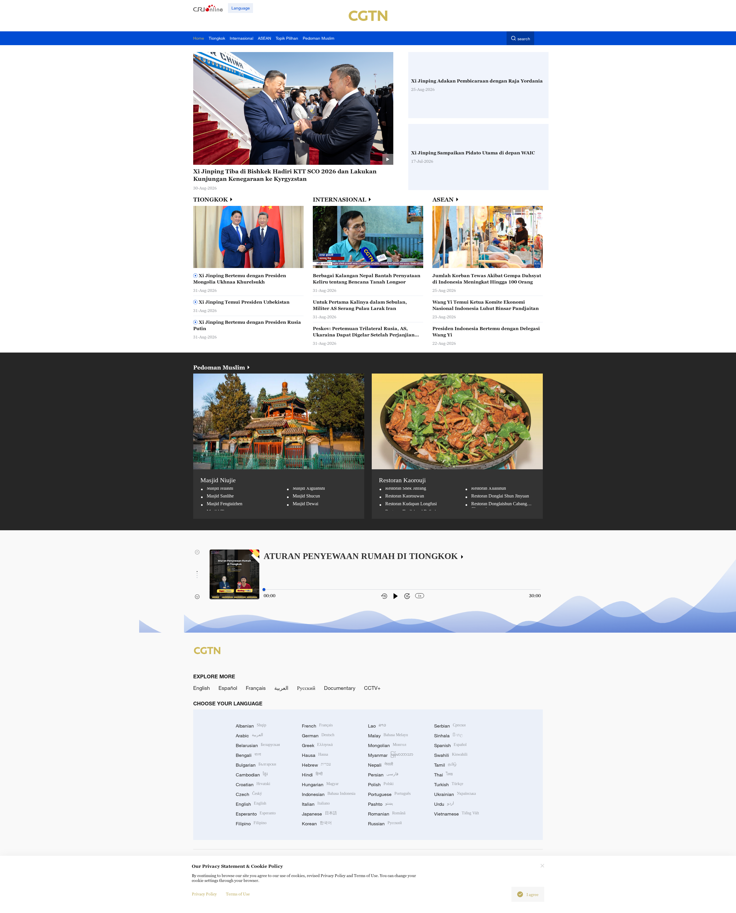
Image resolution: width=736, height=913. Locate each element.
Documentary (339, 688)
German (318, 735)
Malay (388, 735)
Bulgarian (256, 765)
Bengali (248, 755)
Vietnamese (456, 814)
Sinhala (448, 735)
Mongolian (387, 745)
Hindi (312, 775)
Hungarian (320, 784)
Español (227, 688)
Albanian (251, 726)
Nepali (380, 765)
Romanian (386, 814)
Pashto (380, 804)
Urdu (444, 804)
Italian (316, 804)
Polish (381, 784)
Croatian (253, 784)
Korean (317, 823)
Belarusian (258, 745)
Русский (306, 688)
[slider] (263, 589)
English (201, 688)
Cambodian (252, 775)
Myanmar (390, 755)
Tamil (445, 765)
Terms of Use (238, 893)
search (524, 38)
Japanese (319, 814)
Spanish (450, 745)
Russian (385, 823)
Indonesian (328, 794)
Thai (443, 775)
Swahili (450, 755)
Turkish (448, 784)
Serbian (450, 726)
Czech (249, 794)
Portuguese (389, 794)
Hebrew (316, 765)
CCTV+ (372, 688)
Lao (377, 726)
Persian (383, 775)
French (317, 726)
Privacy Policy (204, 893)
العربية (281, 688)
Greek (317, 745)
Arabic (249, 735)
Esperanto (256, 814)
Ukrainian (455, 794)
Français (256, 688)
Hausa (315, 755)
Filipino (251, 823)
